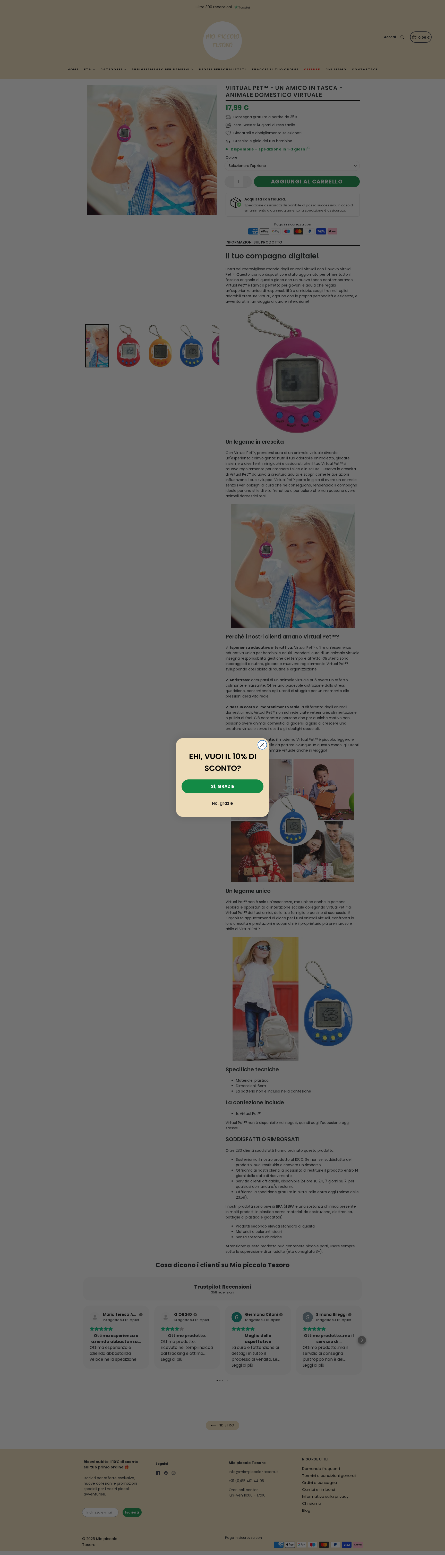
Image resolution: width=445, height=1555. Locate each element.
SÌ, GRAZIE (222, 786)
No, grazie (222, 803)
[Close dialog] (262, 744)
